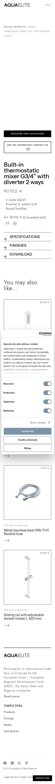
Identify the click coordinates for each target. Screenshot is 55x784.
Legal (6, 777)
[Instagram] (19, 763)
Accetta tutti (27, 431)
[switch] (47, 392)
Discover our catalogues (27, 133)
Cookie (23, 777)
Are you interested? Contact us (27, 145)
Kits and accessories (15, 525)
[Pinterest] (26, 763)
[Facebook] (5, 763)
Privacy (14, 777)
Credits (31, 777)
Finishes (9, 718)
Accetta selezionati (27, 439)
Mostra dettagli (38, 422)
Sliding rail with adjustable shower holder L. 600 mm (24, 617)
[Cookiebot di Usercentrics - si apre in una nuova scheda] (39, 334)
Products (9, 712)
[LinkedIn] (12, 763)
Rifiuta (27, 448)
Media (8, 725)
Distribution (11, 731)
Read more (11, 696)
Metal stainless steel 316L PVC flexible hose (26, 532)
